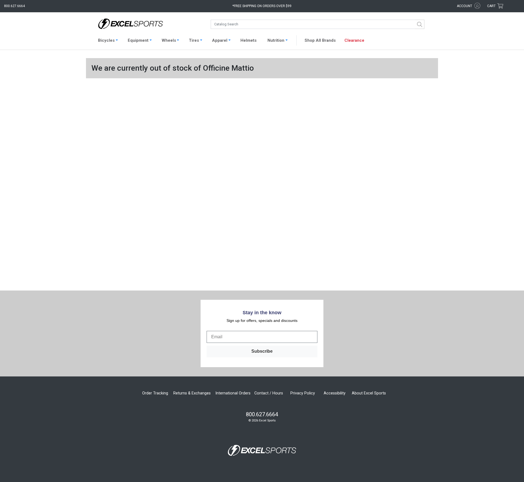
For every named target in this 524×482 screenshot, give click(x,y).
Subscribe (262, 351)
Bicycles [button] (106, 40)
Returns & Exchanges (192, 393)
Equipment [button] (138, 40)
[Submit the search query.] (419, 24)
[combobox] (317, 24)
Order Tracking (155, 393)
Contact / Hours (268, 393)
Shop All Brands (320, 40)
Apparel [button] (219, 40)
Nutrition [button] (275, 40)
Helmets (248, 40)
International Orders (233, 393)
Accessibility (335, 393)
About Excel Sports (369, 393)
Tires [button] (194, 40)
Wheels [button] (169, 40)
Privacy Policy (302, 393)
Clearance (354, 40)
